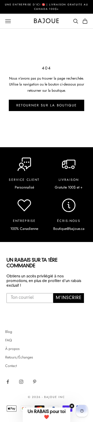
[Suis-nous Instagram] (21, 381)
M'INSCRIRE (68, 298)
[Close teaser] (71, 406)
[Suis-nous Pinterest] (34, 381)
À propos (12, 348)
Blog (8, 331)
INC (61, 397)
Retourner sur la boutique (46, 105)
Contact (11, 365)
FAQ (8, 340)
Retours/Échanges (19, 357)
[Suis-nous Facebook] (7, 381)
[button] (46, 415)
